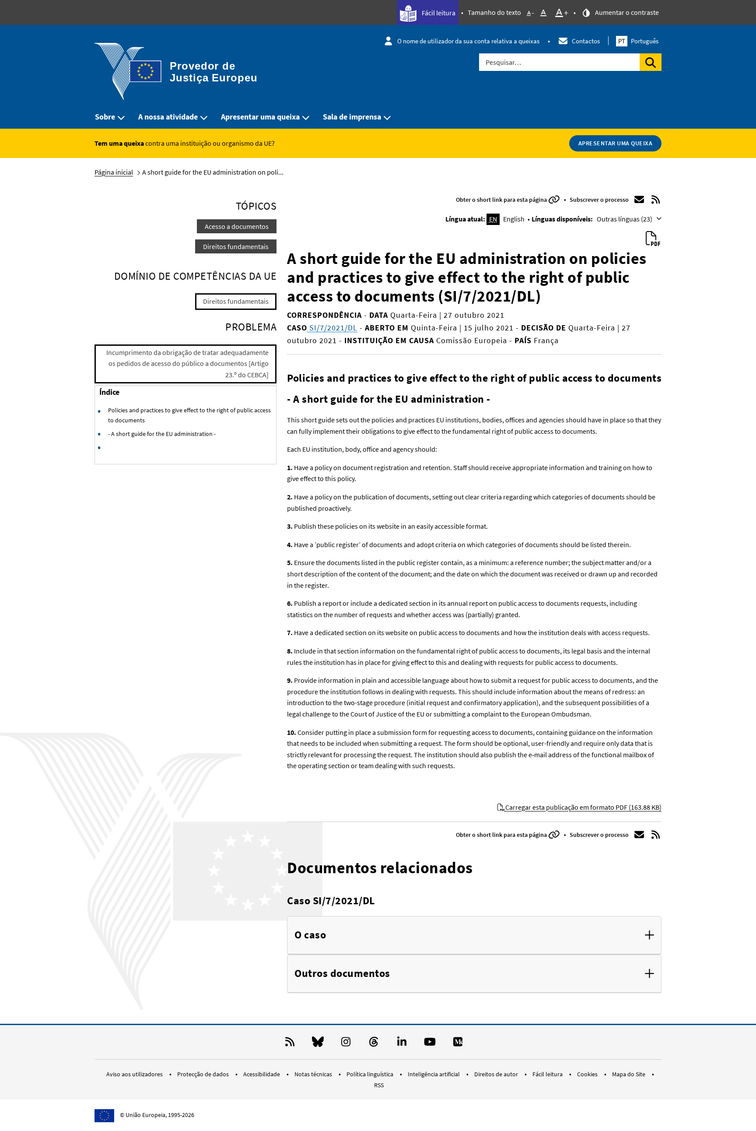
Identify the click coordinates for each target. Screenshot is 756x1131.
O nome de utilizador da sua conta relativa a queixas (468, 41)
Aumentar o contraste (626, 12)
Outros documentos (342, 973)
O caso (310, 935)
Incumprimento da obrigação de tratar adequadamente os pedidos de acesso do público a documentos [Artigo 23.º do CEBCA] (187, 363)
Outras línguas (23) (625, 218)
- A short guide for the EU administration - (162, 434)
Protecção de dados (203, 1074)
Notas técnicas (313, 1074)
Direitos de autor (496, 1074)
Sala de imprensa (352, 117)
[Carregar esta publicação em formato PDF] (653, 239)
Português (638, 41)
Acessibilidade (262, 1074)
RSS (379, 1085)
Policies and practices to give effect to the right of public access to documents (189, 415)
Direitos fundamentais (236, 246)
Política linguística (370, 1074)
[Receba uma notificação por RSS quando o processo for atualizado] (656, 199)
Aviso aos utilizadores (135, 1074)
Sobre (105, 117)
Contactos (585, 41)
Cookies (588, 1074)
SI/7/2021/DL (332, 328)
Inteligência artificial (434, 1074)
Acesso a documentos (237, 226)
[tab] (474, 935)
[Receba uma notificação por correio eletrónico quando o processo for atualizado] (639, 199)
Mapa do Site (629, 1074)
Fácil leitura (437, 12)
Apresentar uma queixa (260, 117)
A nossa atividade (168, 117)
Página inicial (113, 172)
